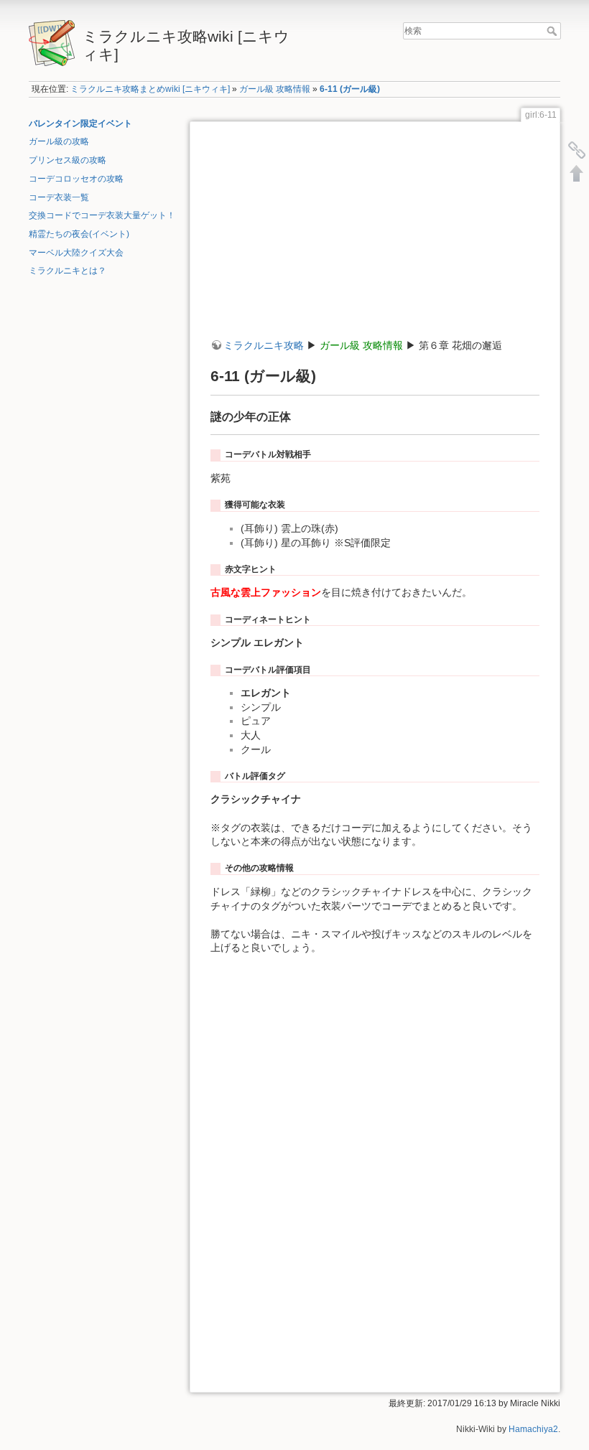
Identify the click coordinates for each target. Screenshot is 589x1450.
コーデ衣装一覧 (59, 197)
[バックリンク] (576, 150)
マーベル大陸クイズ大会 (76, 253)
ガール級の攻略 (59, 141)
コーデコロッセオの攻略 (76, 179)
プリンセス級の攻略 (67, 160)
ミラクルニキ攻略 (263, 345)
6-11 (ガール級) (350, 89)
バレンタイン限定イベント (80, 123)
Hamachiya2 (533, 1429)
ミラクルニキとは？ (67, 271)
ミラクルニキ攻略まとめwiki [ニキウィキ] (150, 89)
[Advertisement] (374, 238)
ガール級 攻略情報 (274, 89)
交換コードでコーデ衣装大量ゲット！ (102, 215)
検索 (553, 31)
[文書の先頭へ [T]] (576, 173)
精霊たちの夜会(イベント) (79, 234)
